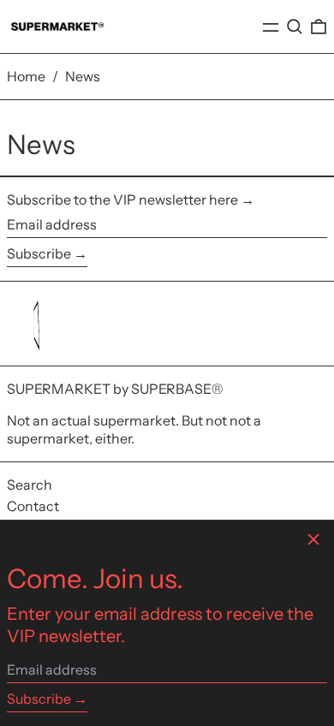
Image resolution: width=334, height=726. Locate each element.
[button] (294, 26)
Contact (33, 506)
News (82, 76)
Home (26, 76)
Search (29, 484)
